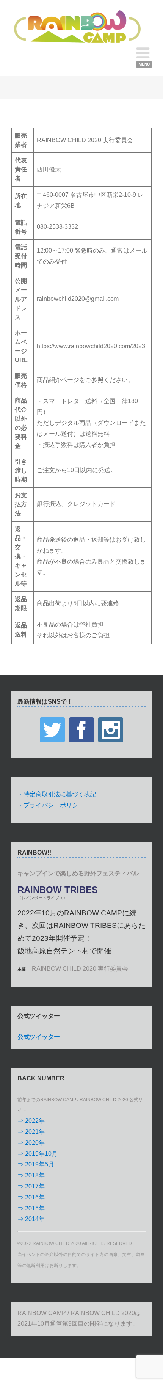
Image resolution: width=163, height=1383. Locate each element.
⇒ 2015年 (31, 1208)
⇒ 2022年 (31, 1120)
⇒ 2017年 (31, 1186)
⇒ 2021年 (31, 1131)
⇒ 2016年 (31, 1197)
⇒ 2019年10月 (37, 1153)
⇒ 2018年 (31, 1175)
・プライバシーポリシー (50, 805)
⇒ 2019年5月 (35, 1164)
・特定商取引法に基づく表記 (56, 794)
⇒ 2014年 (31, 1219)
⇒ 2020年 (31, 1142)
